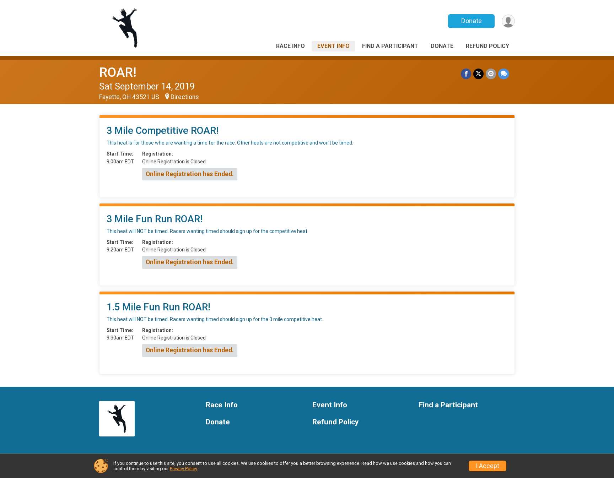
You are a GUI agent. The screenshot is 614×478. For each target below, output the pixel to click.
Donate (471, 21)
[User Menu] (508, 21)
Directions (185, 97)
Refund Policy (487, 46)
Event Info (333, 46)
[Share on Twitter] (478, 74)
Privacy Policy (183, 468)
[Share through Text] (503, 74)
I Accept (487, 465)
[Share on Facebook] (466, 74)
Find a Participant (390, 46)
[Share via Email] (491, 74)
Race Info (290, 46)
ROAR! (117, 72)
